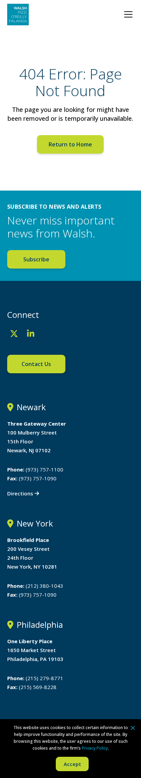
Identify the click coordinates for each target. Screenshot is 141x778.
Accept (72, 764)
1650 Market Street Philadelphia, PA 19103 (35, 650)
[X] (14, 333)
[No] (132, 727)
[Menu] (128, 14)
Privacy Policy (95, 748)
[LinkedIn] (30, 333)
